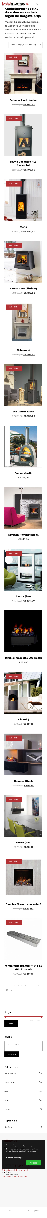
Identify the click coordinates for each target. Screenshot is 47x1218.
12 (38, 986)
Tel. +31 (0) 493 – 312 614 (14, 1176)
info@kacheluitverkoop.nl (15, 1170)
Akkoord (33, 1163)
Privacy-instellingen (15, 1158)
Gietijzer (8, 1127)
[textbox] (24, 1045)
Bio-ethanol (10, 1073)
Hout (6, 1100)
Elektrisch (9, 1082)
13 (7, 990)
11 (34, 986)
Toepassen (12, 1054)
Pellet (7, 1109)
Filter (11, 1023)
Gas (6, 1091)
